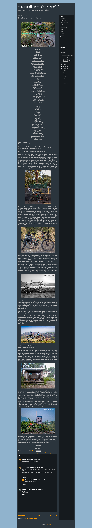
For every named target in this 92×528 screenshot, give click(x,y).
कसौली (62, 33)
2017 (62, 50)
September (65, 68)
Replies (25, 477)
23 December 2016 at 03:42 (33, 459)
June (64, 74)
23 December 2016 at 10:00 (36, 467)
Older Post (53, 515)
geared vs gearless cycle (28, 452)
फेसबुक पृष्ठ (63, 18)
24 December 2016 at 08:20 (36, 489)
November (65, 64)
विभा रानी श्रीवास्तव (25, 467)
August (64, 70)
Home (38, 515)
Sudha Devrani (25, 489)
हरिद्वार (62, 24)
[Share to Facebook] (39, 451)
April (64, 79)
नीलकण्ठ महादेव (64, 25)
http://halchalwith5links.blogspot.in (31, 472)
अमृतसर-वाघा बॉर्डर (64, 22)
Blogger (49, 524)
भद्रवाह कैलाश (64, 27)
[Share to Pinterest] (40, 451)
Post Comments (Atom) (31, 518)
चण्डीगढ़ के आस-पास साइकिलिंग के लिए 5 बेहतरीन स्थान (66, 60)
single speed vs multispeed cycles (44, 452)
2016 (62, 52)
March (64, 81)
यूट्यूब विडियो (63, 20)
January (65, 83)
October (65, 66)
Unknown (24, 459)
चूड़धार (62, 31)
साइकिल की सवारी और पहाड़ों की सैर (39, 7)
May (64, 76)
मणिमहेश (62, 29)
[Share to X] (38, 451)
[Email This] (36, 451)
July (64, 72)
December (65, 54)
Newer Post (22, 515)
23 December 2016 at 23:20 (38, 479)
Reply (23, 463)
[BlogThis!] (37, 451)
